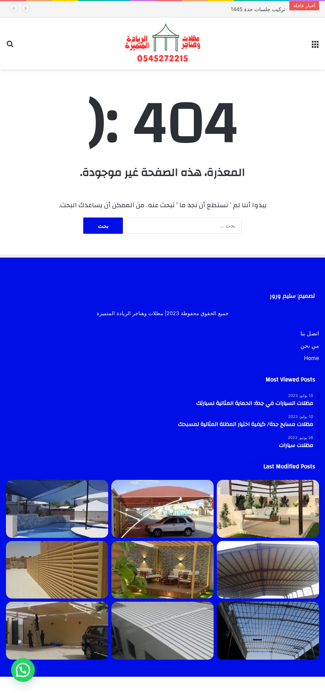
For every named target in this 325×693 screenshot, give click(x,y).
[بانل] (162, 631)
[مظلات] (162, 570)
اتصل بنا (309, 333)
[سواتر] (57, 570)
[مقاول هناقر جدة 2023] (268, 570)
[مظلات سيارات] (57, 631)
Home (311, 358)
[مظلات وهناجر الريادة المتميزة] (162, 43)
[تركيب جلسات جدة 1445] (268, 509)
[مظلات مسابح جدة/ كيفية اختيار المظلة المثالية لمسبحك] (57, 509)
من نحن (309, 346)
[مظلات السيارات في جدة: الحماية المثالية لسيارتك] (162, 509)
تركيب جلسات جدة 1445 (265, 9)
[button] (23, 670)
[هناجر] (268, 631)
